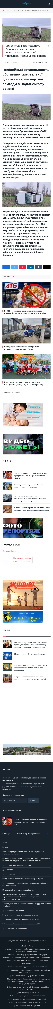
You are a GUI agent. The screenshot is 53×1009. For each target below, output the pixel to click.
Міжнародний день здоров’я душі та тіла (18, 890)
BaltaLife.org (24, 941)
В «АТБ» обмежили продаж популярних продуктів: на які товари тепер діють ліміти (25, 312)
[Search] (49, 4)
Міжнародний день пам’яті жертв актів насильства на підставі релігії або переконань (30, 667)
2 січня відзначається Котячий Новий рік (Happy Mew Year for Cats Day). (28, 988)
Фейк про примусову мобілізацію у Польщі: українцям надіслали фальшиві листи (28, 950)
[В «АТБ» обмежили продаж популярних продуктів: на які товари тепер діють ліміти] (26, 295)
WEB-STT (43, 941)
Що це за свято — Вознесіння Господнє (30, 654)
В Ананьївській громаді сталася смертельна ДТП (21, 924)
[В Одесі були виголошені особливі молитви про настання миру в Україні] (7, 678)
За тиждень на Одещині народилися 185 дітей (20, 919)
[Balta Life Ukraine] (26, 4)
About (4, 842)
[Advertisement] (26, 713)
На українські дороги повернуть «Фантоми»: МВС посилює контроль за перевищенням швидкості (30, 498)
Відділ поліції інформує (42, 62)
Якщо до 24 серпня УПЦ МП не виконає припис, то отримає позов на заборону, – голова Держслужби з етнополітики (31, 644)
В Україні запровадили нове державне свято (20, 915)
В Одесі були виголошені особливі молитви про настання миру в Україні (30, 678)
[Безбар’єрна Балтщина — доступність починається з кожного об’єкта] (26, 330)
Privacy (5, 847)
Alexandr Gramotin (12, 62)
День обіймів (7, 870)
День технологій (8, 874)
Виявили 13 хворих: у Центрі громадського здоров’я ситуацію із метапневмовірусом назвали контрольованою (26, 859)
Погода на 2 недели (21, 561)
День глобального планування (14, 928)
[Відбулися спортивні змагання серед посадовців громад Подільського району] (26, 366)
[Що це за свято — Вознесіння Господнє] (7, 656)
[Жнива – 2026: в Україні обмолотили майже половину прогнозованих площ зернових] (7, 509)
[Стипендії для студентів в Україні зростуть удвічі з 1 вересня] (7, 486)
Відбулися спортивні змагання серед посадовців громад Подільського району (23, 383)
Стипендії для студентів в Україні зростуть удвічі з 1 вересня (28, 486)
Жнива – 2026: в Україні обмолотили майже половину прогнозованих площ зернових (32, 509)
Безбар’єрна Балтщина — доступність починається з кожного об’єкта (22, 347)
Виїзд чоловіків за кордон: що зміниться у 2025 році (22, 878)
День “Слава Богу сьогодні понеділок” (17, 865)
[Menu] (4, 4)
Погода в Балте (9, 551)
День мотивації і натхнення (13, 910)
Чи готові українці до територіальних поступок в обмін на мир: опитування (28, 971)
